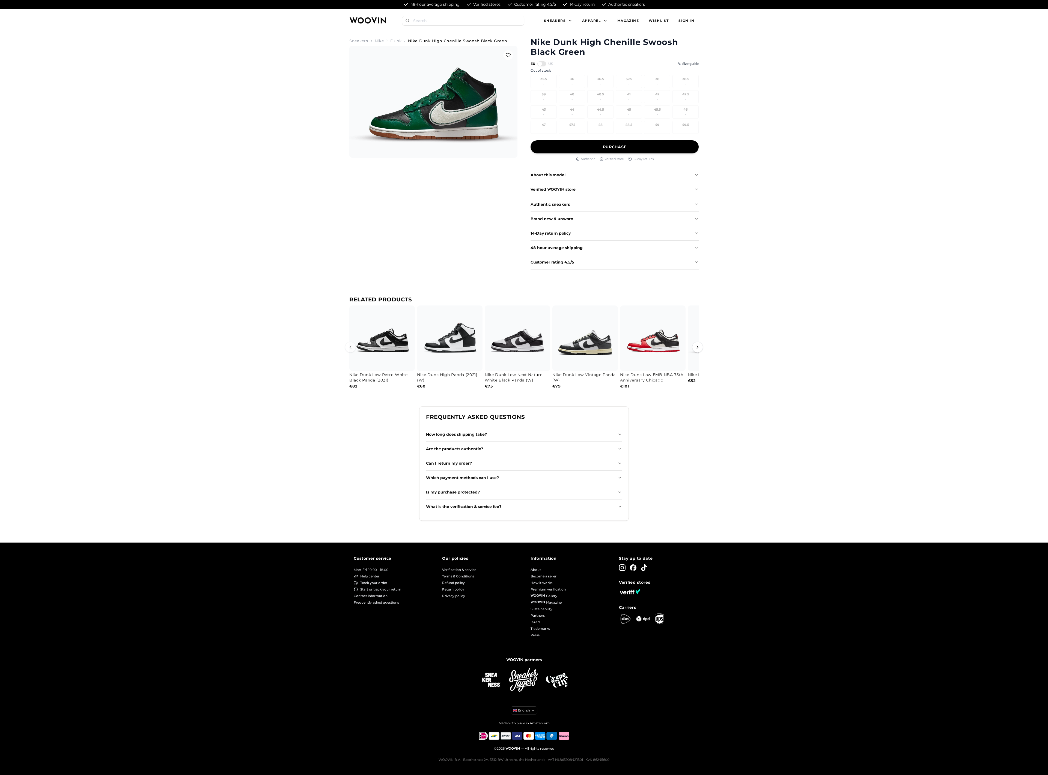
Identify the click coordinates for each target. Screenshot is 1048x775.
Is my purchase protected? (453, 492)
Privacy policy (453, 596)
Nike (379, 40)
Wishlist (659, 21)
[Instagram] (622, 567)
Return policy (453, 589)
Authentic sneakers (550, 204)
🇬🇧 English (521, 710)
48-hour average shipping (557, 247)
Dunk (395, 40)
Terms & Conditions (458, 576)
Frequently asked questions (376, 602)
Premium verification (548, 589)
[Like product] (508, 55)
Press (535, 635)
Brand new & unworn (552, 218)
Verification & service (459, 570)
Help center (369, 576)
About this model (548, 174)
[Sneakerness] (491, 680)
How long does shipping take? (456, 434)
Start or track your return (380, 589)
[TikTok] (644, 567)
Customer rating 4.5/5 (552, 262)
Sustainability (541, 609)
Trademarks (540, 628)
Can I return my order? (449, 463)
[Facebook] (633, 567)
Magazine (628, 21)
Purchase (615, 146)
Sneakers (358, 40)
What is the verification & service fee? (463, 506)
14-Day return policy (551, 233)
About (536, 570)
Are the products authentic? (454, 448)
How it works (541, 583)
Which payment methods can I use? (462, 477)
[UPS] (659, 618)
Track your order (373, 583)
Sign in (686, 21)
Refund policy (453, 583)
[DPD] (643, 619)
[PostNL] (625, 619)
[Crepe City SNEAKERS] (557, 680)
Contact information (371, 596)
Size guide (690, 64)
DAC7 (535, 622)
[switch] (541, 63)
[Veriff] (630, 591)
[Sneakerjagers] (524, 680)
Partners (538, 615)
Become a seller (543, 576)
